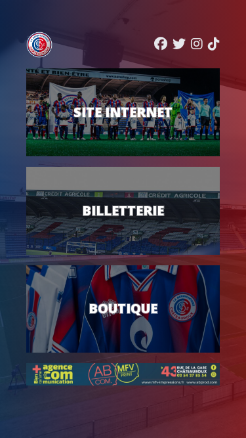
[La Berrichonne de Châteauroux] (39, 45)
